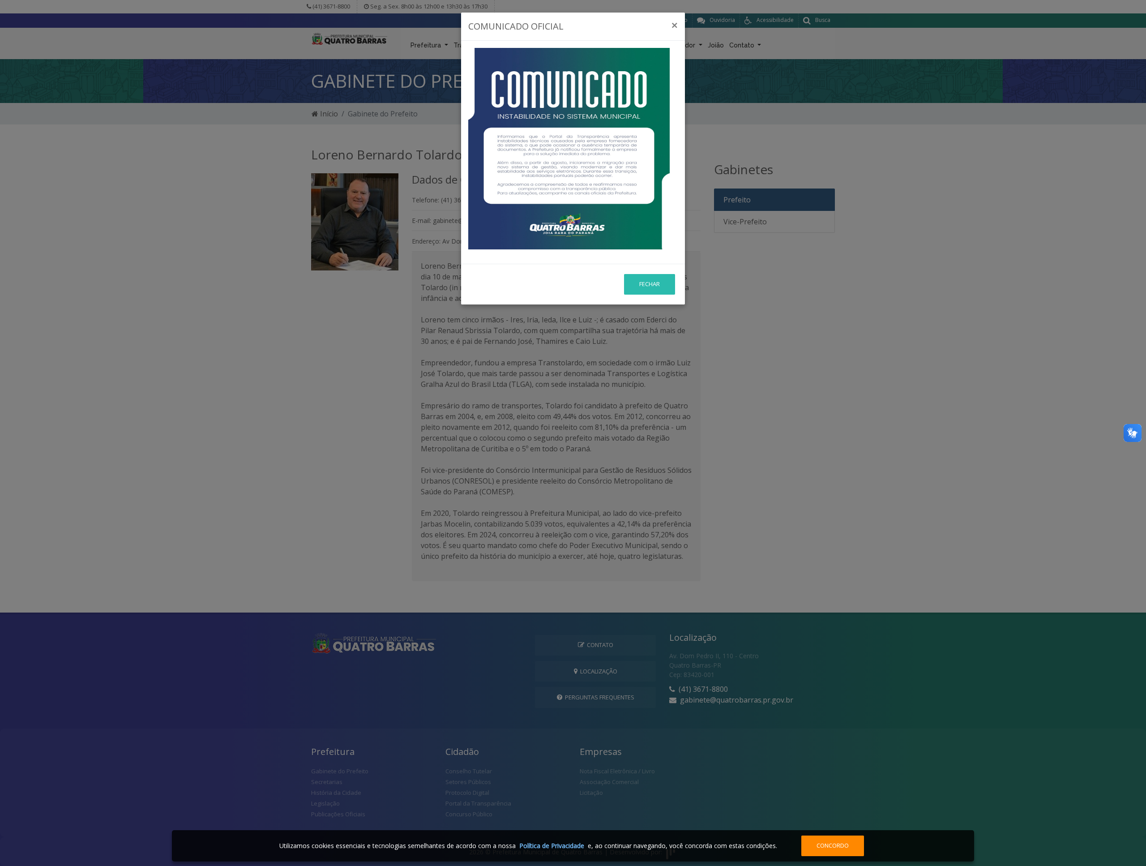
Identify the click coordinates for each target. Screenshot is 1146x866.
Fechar (649, 284)
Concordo (833, 845)
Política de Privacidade (551, 845)
